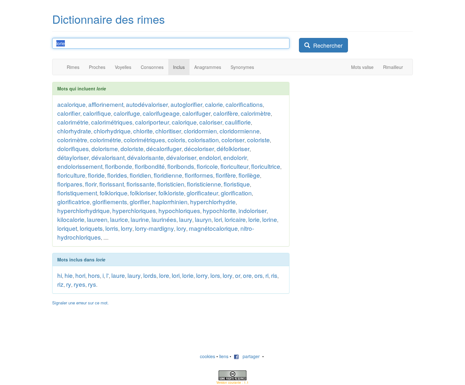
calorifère (225, 113)
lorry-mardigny (154, 228)
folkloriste (171, 192)
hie (69, 275)
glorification (236, 192)
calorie (214, 104)
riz (60, 284)
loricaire (235, 219)
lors (215, 275)
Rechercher (326, 45)
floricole (207, 166)
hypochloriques (179, 210)
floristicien (170, 184)
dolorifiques (73, 148)
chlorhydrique (112, 130)
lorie (254, 219)
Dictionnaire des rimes (108, 19)
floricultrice (265, 166)
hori (80, 275)
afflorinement (105, 104)
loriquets (91, 228)
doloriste (132, 148)
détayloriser (73, 157)
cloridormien (200, 130)
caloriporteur (152, 122)
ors (258, 275)
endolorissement (79, 166)
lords (150, 275)
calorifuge (127, 113)
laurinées (164, 219)
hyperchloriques (134, 210)
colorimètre (72, 139)
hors (94, 275)
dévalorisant (108, 157)
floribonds (180, 166)
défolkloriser (233, 148)
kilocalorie (70, 219)
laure (118, 275)
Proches (97, 67)
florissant (111, 184)
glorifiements (109, 201)
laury (185, 219)
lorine (269, 219)
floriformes (199, 175)
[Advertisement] (346, 121)
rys (92, 284)
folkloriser (143, 192)
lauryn (203, 219)
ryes (79, 284)
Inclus (179, 67)
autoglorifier (186, 104)
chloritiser (168, 130)
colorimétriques (144, 139)
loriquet (67, 228)
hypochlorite (219, 210)
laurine (140, 219)
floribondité (150, 166)
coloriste (258, 139)
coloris (176, 139)
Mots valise (362, 67)
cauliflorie (238, 122)
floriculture (71, 175)
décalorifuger (164, 148)
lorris (111, 228)
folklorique (113, 192)
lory (181, 228)
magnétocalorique (213, 228)
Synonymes (242, 67)
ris (274, 275)
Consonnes (152, 67)
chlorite (143, 130)
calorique (184, 122)
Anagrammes (207, 67)
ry (68, 284)
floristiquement (77, 192)
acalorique (71, 104)
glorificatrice (73, 201)
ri (267, 275)
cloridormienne (240, 130)
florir (91, 184)
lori (218, 219)
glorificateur (202, 192)
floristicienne (204, 184)
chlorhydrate (74, 130)
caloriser (210, 122)
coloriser (233, 139)
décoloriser (199, 148)
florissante (141, 184)
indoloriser (253, 210)
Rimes (73, 67)
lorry (127, 228)
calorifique (97, 113)
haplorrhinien (170, 201)
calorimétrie (73, 122)
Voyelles (123, 67)
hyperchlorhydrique (83, 210)
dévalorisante (145, 157)
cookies (207, 356)
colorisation (203, 139)
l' (107, 275)
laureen (97, 219)
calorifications (244, 104)
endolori (210, 157)
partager (249, 356)
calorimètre (256, 113)
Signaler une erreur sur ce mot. (80, 303)
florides (117, 175)
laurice (119, 219)
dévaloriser (181, 157)
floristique (237, 184)
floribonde (118, 166)
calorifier (68, 113)
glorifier (140, 201)
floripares (70, 184)
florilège (249, 175)
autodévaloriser (147, 104)
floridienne (168, 175)
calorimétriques (112, 122)
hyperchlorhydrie (213, 201)
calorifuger (196, 113)
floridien (140, 175)
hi (59, 275)
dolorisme (104, 148)
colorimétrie (105, 139)
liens (223, 356)
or (237, 275)
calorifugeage (161, 113)
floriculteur (234, 166)
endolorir (235, 157)
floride (96, 175)
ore (247, 275)
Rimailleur (393, 67)
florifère (226, 175)
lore (164, 275)
